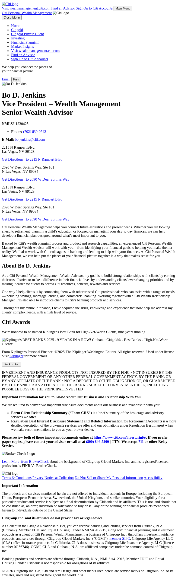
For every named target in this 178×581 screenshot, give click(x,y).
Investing (18, 38)
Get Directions (32, 159)
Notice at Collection (59, 478)
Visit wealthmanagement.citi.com (26, 8)
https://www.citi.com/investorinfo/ (120, 437)
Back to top (11, 364)
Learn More (25, 461)
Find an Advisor (63, 8)
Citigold (17, 30)
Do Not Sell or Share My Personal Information (109, 478)
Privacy (38, 478)
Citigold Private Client (27, 34)
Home (15, 26)
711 (141, 442)
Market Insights (22, 46)
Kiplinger (16, 356)
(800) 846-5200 (97, 442)
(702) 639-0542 (34, 132)
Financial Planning (24, 42)
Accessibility (153, 478)
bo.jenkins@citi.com (30, 139)
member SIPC (119, 538)
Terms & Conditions (17, 478)
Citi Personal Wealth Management (27, 13)
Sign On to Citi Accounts (94, 8)
